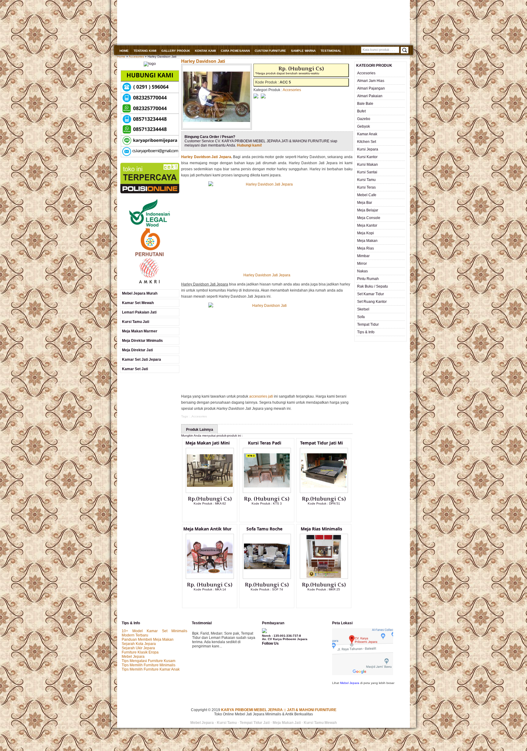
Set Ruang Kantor (372, 301)
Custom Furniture (270, 50)
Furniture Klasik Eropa (140, 652)
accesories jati (261, 396)
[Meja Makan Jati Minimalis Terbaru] (210, 492)
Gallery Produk (175, 50)
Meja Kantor (367, 225)
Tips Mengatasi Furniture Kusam (148, 661)
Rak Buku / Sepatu (372, 286)
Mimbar (363, 256)
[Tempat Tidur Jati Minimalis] (324, 492)
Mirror (362, 263)
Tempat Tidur (368, 324)
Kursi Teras (366, 187)
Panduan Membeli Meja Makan (148, 639)
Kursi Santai (367, 172)
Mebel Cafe (366, 195)
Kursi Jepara (367, 149)
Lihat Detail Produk (214, 513)
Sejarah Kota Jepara (139, 644)
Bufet (361, 111)
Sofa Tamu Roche (264, 529)
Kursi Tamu (366, 180)
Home (124, 50)
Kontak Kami (205, 50)
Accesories (136, 56)
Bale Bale (365, 103)
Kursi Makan (367, 164)
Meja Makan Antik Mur (207, 529)
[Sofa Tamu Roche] (267, 578)
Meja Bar (364, 202)
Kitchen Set (366, 142)
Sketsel (363, 309)
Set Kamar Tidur (370, 294)
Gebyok (363, 126)
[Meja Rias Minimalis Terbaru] (324, 578)
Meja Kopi (365, 233)
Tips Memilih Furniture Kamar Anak (151, 669)
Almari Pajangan (371, 88)
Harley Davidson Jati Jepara (206, 157)
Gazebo (363, 119)
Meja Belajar (367, 210)
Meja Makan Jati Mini (207, 443)
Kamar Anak (367, 134)
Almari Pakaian (369, 96)
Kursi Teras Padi (264, 443)
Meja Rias (365, 248)
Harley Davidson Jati (203, 61)
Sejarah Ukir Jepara (138, 648)
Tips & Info (366, 332)
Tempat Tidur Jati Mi (321, 443)
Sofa (361, 317)
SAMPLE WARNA (303, 50)
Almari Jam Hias (370, 81)
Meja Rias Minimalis (321, 529)
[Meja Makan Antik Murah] (210, 578)
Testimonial (331, 50)
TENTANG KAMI (145, 50)
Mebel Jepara (133, 656)
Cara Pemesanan (235, 50)
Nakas (362, 271)
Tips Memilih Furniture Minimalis (148, 665)
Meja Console (368, 218)
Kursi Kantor (367, 157)
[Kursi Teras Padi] (267, 492)
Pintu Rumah (368, 279)
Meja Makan (367, 241)
